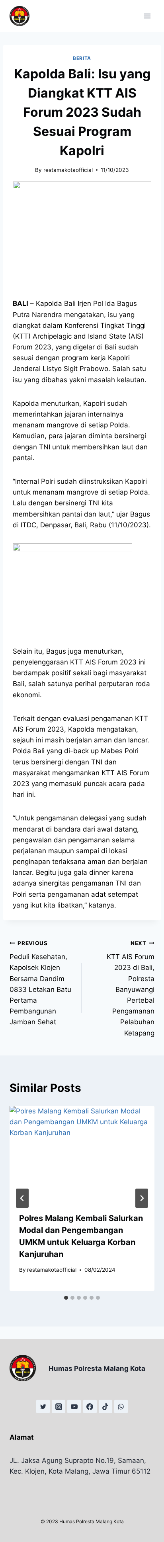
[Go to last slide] (22, 1198)
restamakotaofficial (68, 170)
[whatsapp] (121, 1406)
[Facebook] (90, 1406)
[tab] (66, 1298)
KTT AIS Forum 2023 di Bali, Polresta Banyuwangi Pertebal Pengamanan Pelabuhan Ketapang (130, 988)
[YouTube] (74, 1406)
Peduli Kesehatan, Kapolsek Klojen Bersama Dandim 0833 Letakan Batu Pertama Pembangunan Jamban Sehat (40, 983)
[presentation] (82, 1154)
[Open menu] (147, 16)
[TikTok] (105, 1406)
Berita (82, 58)
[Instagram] (58, 1406)
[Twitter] (43, 1406)
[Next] (141, 1198)
